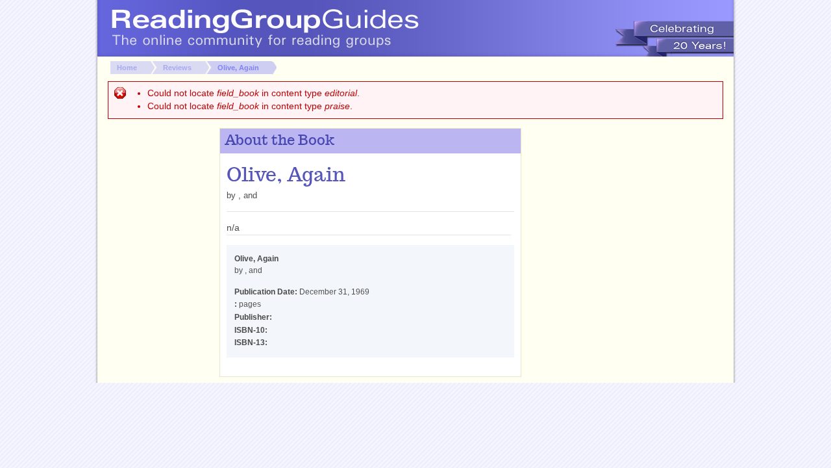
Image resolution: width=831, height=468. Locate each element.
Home (127, 68)
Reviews (177, 68)
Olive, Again (238, 68)
